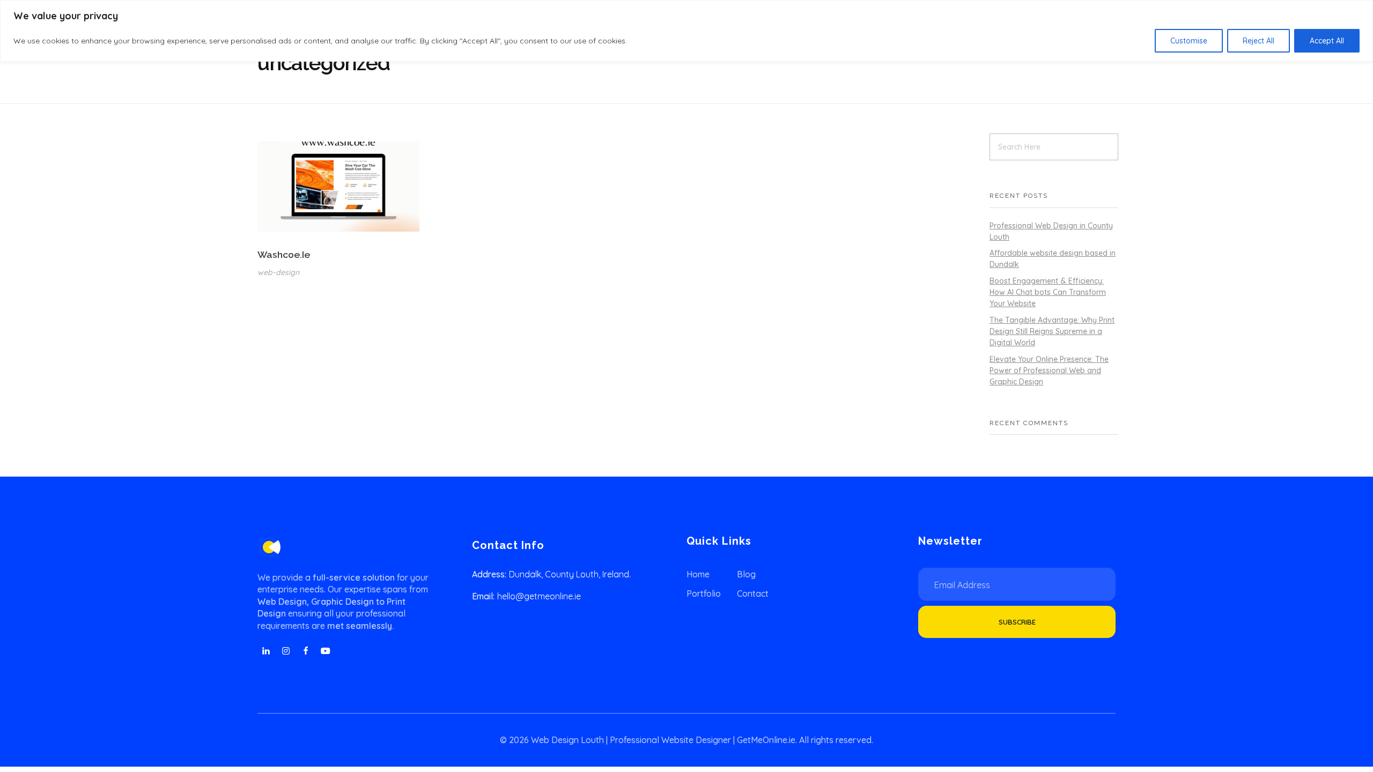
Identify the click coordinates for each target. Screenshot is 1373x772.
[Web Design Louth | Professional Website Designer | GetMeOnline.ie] (268, 547)
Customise (1188, 41)
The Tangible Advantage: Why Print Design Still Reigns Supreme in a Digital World (1052, 331)
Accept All (1327, 41)
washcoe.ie (283, 254)
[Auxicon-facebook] (305, 650)
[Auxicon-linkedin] (266, 650)
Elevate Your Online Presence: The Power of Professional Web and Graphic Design (1049, 370)
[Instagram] (285, 650)
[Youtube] (325, 650)
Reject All (1258, 41)
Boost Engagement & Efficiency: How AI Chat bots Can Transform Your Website (1048, 292)
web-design (278, 272)
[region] (686, 31)
